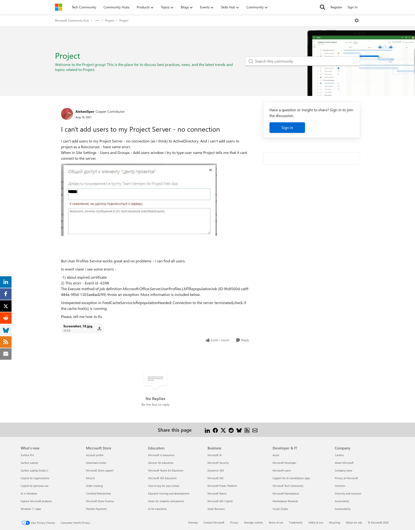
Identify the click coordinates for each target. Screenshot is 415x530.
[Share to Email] (254, 429)
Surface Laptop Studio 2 (34, 470)
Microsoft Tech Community (288, 486)
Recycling (334, 522)
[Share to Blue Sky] (239, 429)
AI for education (157, 509)
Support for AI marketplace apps (291, 478)
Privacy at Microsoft (346, 478)
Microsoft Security (218, 463)
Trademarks (296, 522)
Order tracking (94, 486)
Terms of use (276, 522)
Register (336, 7)
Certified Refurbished (98, 493)
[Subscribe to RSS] (247, 429)
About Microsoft (344, 463)
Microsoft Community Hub (72, 20)
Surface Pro (27, 455)
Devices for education (160, 463)
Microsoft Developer (284, 463)
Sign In (353, 7)
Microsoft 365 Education (162, 478)
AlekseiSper (84, 111)
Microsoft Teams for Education (165, 470)
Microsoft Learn (282, 470)
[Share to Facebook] (215, 429)
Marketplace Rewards (285, 501)
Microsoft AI (215, 455)
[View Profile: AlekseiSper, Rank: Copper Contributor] (67, 114)
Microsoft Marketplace (286, 493)
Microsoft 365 (216, 478)
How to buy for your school (163, 486)
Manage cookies (253, 522)
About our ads (354, 522)
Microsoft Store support (100, 470)
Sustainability (343, 509)
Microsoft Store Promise (100, 501)
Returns (90, 478)
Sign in (287, 127)
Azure (276, 455)
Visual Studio (280, 509)
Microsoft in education (161, 455)
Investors (340, 486)
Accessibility (342, 501)
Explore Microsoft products (36, 501)
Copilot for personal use (35, 486)
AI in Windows (29, 493)
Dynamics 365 (216, 470)
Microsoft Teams (217, 493)
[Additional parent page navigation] (97, 20)
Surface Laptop (29, 463)
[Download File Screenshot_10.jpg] (99, 328)
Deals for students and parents (166, 501)
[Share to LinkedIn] (207, 429)
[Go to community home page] (58, 7)
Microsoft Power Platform (222, 486)
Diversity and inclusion (348, 493)
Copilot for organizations (35, 478)
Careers (339, 455)
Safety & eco (315, 522)
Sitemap (193, 522)
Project (109, 20)
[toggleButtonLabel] (356, 20)
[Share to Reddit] (231, 429)
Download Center (96, 463)
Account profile (95, 455)
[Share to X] (223, 429)
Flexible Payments (96, 509)
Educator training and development (168, 493)
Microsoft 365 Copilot (220, 501)
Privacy (234, 522)
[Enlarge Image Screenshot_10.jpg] (139, 200)
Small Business (216, 509)
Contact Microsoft (213, 522)
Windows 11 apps (31, 509)
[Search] (322, 7)
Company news (343, 470)
